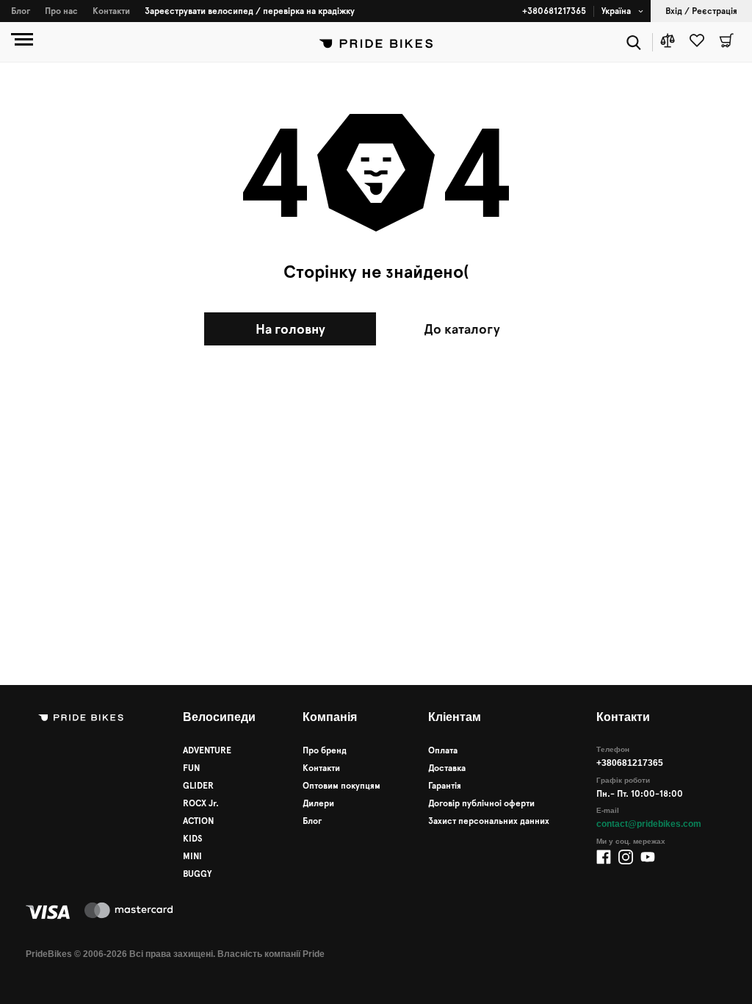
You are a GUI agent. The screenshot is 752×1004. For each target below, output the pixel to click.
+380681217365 (554, 11)
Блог (20, 11)
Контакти (111, 11)
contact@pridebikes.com (648, 824)
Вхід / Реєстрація (701, 11)
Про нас (61, 11)
